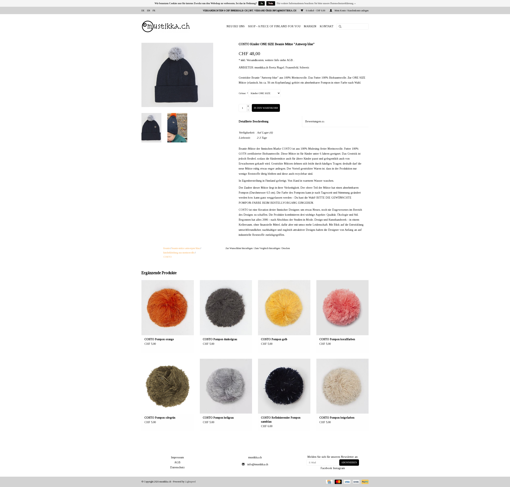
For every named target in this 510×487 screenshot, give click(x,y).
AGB (177, 462)
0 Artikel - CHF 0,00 (315, 10)
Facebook (326, 468)
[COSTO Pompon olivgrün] (167, 386)
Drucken (286, 248)
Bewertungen (314, 121)
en (148, 10)
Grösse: (243, 93)
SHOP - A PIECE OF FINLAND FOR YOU (274, 26)
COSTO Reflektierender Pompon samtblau (280, 419)
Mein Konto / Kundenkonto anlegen (351, 10)
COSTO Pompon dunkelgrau (220, 339)
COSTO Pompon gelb (274, 339)
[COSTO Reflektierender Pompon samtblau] (284, 386)
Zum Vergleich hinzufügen (267, 248)
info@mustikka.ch (257, 464)
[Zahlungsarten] (328, 481)
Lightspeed (190, 481)
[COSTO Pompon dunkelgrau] (226, 307)
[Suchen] (339, 26)
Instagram (339, 468)
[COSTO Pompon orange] (167, 307)
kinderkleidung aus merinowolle (178, 252)
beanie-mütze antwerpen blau (186, 248)
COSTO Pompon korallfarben (337, 339)
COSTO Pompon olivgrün (159, 417)
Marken (310, 26)
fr (154, 10)
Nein (270, 3)
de (142, 10)
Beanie (166, 248)
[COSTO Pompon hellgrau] (226, 386)
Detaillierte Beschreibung (254, 121)
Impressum (177, 457)
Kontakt (326, 26)
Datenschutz (177, 467)
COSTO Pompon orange (159, 339)
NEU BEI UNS (236, 26)
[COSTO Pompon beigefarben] (342, 386)
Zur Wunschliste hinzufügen (239, 248)
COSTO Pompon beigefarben (336, 417)
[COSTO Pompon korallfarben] (342, 307)
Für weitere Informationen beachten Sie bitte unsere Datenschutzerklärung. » (316, 3)
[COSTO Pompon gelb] (284, 307)
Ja (261, 3)
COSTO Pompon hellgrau (218, 417)
